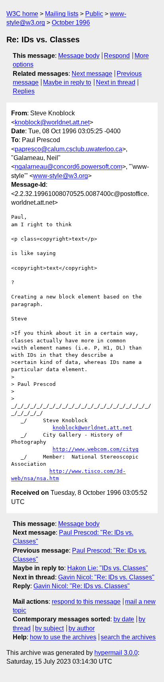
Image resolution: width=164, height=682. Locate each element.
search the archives (128, 637)
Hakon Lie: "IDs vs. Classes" (107, 568)
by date (123, 619)
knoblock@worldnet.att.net (52, 122)
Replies (24, 91)
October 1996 (71, 22)
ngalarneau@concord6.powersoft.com (68, 166)
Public (94, 13)
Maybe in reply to (67, 82)
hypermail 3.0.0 (116, 652)
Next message (92, 73)
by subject (49, 628)
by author (81, 628)
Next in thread (115, 82)
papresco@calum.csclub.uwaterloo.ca (68, 149)
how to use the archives (63, 637)
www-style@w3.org (60, 175)
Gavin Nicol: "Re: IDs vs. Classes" (106, 577)
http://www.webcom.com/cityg (96, 449)
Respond (117, 55)
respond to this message (86, 601)
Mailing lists (61, 13)
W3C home (22, 13)
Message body (79, 55)
